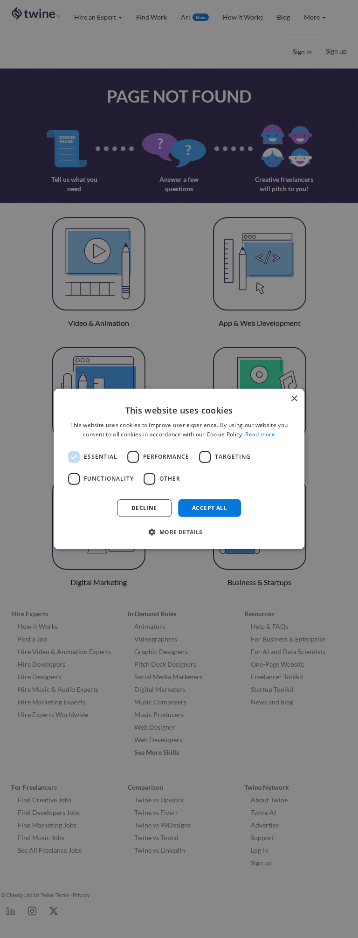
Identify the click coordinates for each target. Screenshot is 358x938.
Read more (260, 434)
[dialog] (179, 469)
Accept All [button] (209, 508)
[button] (178, 532)
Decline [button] (144, 508)
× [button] (293, 398)
